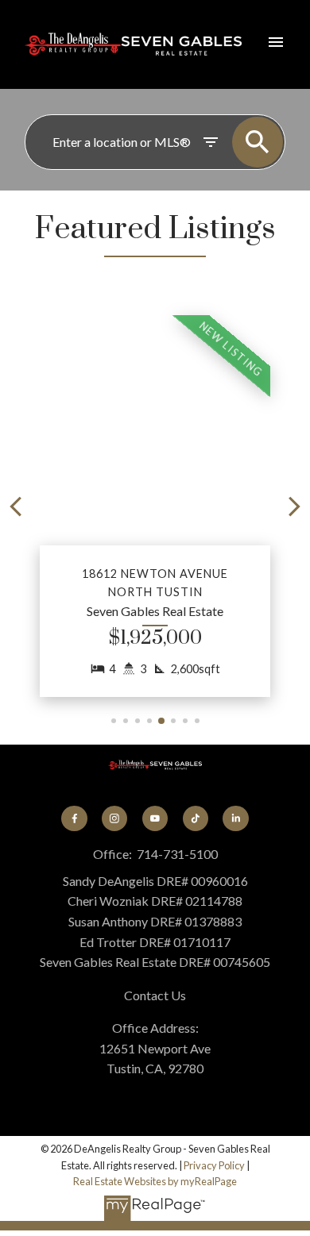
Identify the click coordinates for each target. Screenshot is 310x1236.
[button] (155, 506)
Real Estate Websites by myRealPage (155, 1181)
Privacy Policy (214, 1165)
